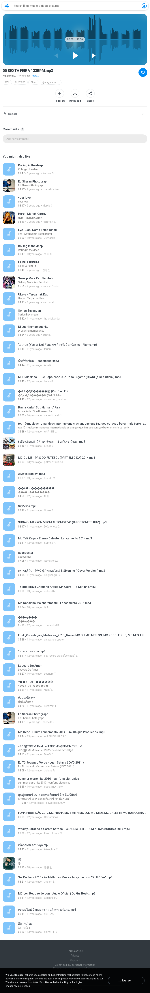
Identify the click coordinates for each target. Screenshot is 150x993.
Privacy (75, 955)
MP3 (7, 82)
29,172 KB (20, 82)
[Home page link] (7, 6)
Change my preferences (17, 986)
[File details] (75, 169)
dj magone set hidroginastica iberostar (52, 82)
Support (75, 960)
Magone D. (9, 75)
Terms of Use (75, 951)
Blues (34, 82)
